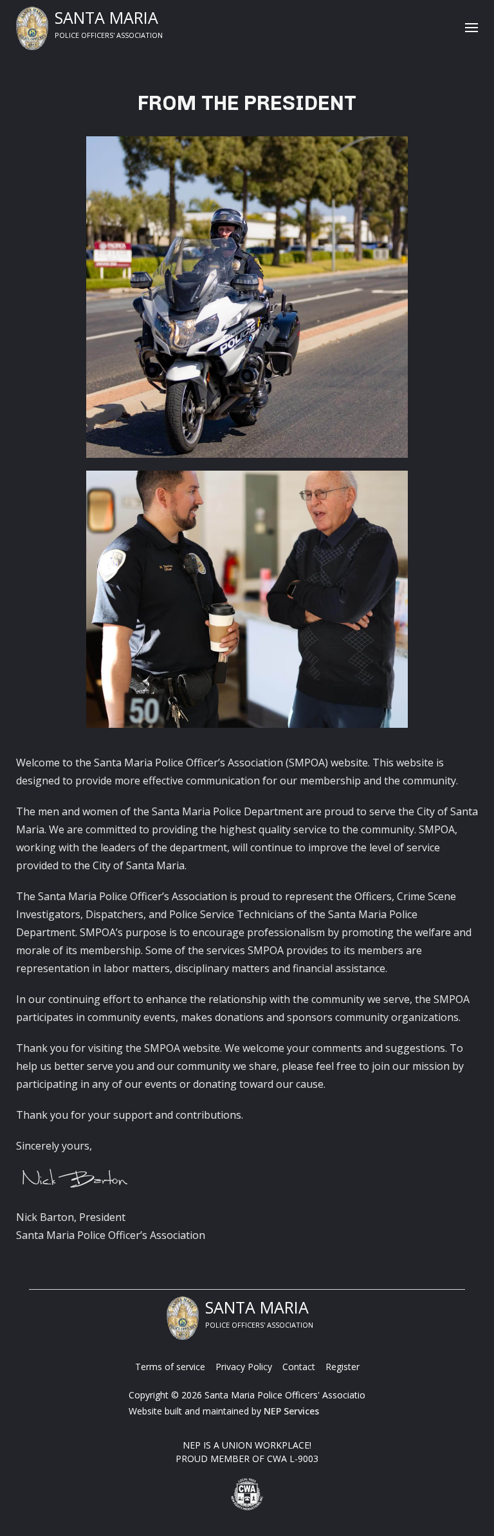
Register (342, 1366)
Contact (298, 1366)
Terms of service (170, 1366)
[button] (471, 28)
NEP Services (291, 1411)
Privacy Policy (243, 1366)
